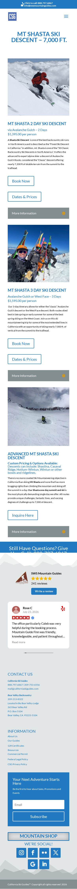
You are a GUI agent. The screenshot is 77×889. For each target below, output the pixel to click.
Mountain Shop (38, 836)
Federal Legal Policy (18, 759)
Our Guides (14, 740)
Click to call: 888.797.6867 (39, 3)
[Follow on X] (56, 853)
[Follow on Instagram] (21, 853)
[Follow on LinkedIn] (44, 864)
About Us (12, 736)
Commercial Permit (18, 754)
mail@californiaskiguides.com (23, 688)
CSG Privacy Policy (17, 764)
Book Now (21, 181)
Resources (13, 750)
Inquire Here (23, 515)
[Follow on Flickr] (44, 853)
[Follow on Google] (33, 864)
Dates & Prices (24, 196)
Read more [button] (18, 642)
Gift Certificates (16, 745)
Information (22, 731)
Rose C (27, 608)
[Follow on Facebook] (33, 853)
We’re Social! (38, 843)
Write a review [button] (44, 591)
